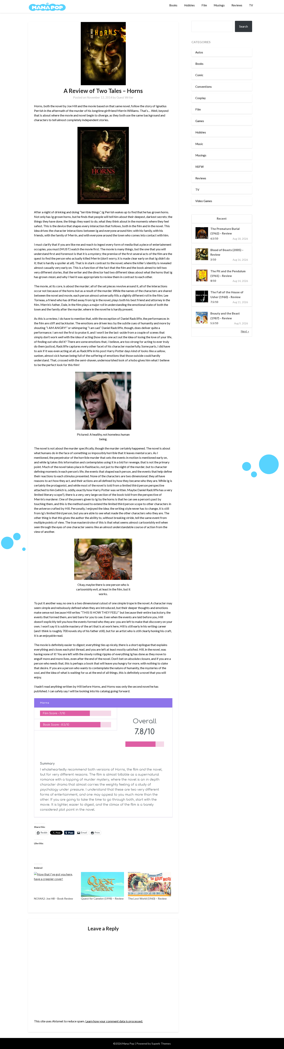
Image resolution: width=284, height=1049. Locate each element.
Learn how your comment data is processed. (114, 1021)
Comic (199, 75)
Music (199, 144)
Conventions (203, 86)
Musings (219, 5)
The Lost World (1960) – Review (147, 898)
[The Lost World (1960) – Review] (149, 884)
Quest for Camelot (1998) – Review (102, 898)
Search (243, 26)
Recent (222, 218)
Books (173, 5)
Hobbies (189, 5)
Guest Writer (124, 97)
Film (204, 5)
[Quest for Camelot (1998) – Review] (102, 884)
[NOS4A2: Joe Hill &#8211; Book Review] (55, 884)
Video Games (203, 201)
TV (251, 5)
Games (199, 121)
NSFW (199, 166)
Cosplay (200, 98)
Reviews (236, 5)
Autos (199, 52)
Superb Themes (161, 1043)
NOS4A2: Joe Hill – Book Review (53, 898)
